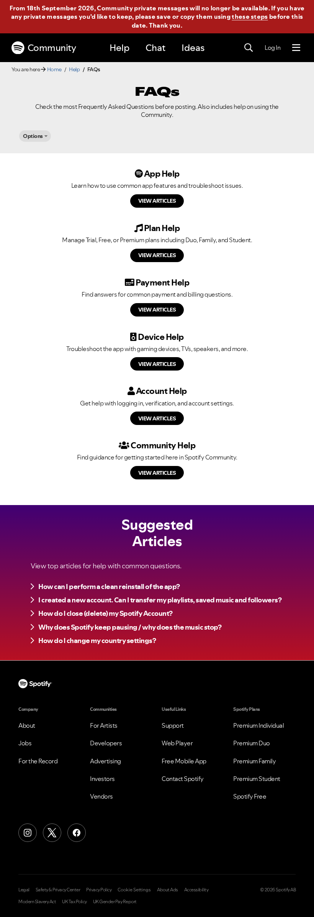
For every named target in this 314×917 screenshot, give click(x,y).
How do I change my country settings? (97, 640)
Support (173, 725)
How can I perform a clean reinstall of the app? (109, 586)
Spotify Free (249, 796)
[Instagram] (27, 832)
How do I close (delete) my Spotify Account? (105, 613)
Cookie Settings (134, 890)
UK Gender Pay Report (115, 902)
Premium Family (254, 761)
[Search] (248, 48)
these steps (250, 16)
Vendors (101, 796)
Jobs (24, 743)
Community (52, 47)
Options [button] (33, 136)
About (26, 725)
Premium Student (256, 778)
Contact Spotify (183, 778)
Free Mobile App (184, 761)
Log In (272, 47)
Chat (155, 47)
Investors (102, 778)
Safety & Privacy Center (58, 890)
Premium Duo (251, 743)
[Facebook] (76, 832)
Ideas (193, 47)
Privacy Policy (98, 890)
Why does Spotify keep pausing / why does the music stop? (129, 627)
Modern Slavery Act (37, 902)
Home (54, 69)
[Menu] (296, 48)
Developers (106, 743)
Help (119, 47)
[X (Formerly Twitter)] (52, 832)
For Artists (104, 725)
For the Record (37, 761)
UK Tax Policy (74, 902)
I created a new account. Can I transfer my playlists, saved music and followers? (159, 600)
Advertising (105, 761)
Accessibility (196, 890)
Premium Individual (258, 725)
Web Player (177, 743)
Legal (23, 890)
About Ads (167, 890)
